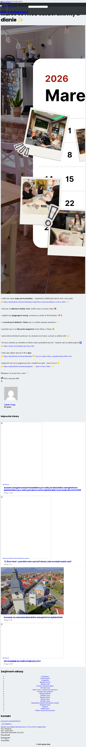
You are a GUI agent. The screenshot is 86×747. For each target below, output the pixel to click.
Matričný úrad (45, 695)
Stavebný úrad (45, 688)
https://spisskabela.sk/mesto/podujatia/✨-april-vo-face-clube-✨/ (29, 366)
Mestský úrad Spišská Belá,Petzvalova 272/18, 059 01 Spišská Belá (23, 727)
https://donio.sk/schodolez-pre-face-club (19, 346)
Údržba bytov (45, 708)
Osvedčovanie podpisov (45, 691)
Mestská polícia (45, 697)
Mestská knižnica (45, 693)
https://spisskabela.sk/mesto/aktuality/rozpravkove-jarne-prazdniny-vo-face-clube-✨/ (36, 302)
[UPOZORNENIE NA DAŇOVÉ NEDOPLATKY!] (32, 658)
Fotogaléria (45, 680)
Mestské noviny (45, 682)
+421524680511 (6, 724)
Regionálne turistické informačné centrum (45, 703)
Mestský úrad (45, 684)
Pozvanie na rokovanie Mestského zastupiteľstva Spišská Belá (33, 617)
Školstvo (45, 707)
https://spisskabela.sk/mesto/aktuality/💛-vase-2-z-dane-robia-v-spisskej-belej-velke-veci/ (38, 356)
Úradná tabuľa (45, 678)
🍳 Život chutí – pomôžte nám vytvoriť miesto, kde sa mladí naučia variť (37, 561)
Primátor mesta (45, 701)
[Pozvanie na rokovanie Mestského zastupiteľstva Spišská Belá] (32, 614)
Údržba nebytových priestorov (45, 710)
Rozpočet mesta (45, 705)
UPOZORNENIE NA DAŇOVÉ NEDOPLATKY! (22, 661)
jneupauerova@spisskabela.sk (11, 721)
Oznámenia (45, 676)
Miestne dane (45, 699)
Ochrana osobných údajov (45, 686)
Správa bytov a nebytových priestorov (45, 690)
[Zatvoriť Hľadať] (29, 15)
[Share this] (2, 381)
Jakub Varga (10, 404)
